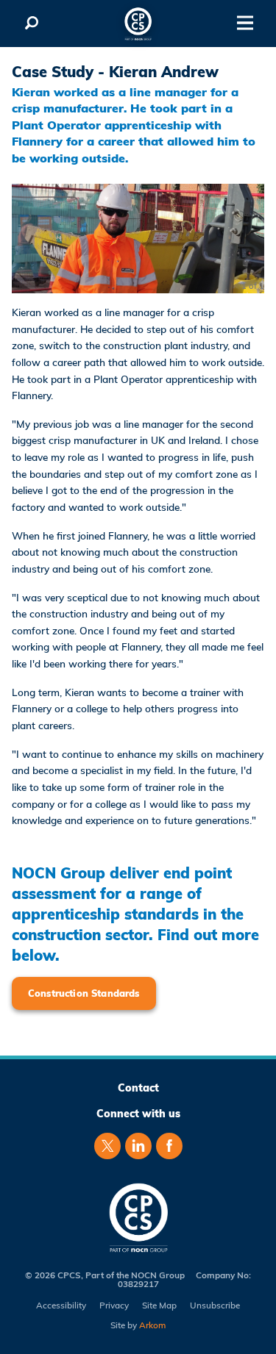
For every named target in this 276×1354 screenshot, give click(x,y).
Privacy (114, 1305)
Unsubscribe (215, 1305)
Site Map (159, 1305)
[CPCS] (138, 23)
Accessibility (61, 1305)
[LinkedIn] (138, 1146)
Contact (138, 1088)
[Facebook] (169, 1146)
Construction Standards (84, 993)
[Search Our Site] (31, 23)
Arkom (152, 1324)
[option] (138, 238)
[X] (107, 1146)
